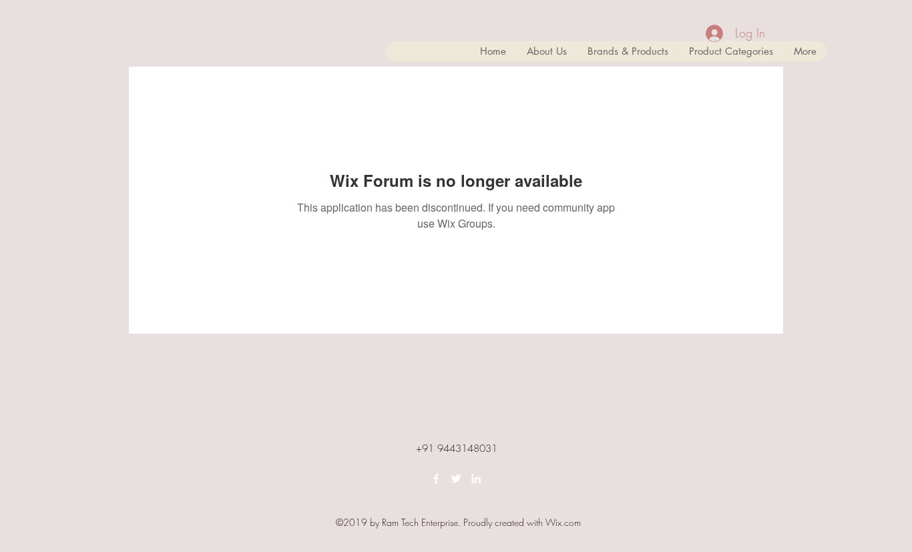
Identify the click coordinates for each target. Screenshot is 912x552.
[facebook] (436, 478)
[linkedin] (476, 478)
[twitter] (456, 478)
